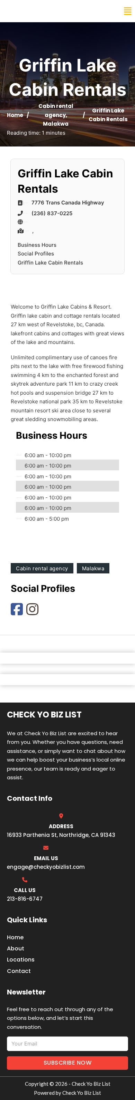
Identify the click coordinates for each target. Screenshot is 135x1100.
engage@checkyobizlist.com (46, 867)
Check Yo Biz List (35, 11)
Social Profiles (36, 253)
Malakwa (56, 123)
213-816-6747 (25, 898)
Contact (19, 971)
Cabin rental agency (42, 568)
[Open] (128, 11)
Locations (21, 960)
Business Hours (37, 245)
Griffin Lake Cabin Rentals (50, 262)
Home (15, 115)
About (15, 948)
